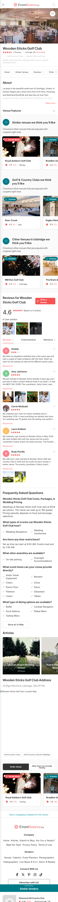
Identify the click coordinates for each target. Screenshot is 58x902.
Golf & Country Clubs (15, 56)
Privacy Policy (30, 844)
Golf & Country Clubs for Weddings (37, 755)
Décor (42, 862)
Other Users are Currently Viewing (42, 767)
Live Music (24, 862)
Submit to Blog (27, 840)
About (7, 72)
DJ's (35, 862)
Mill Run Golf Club (14, 279)
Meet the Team (13, 844)
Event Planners (30, 857)
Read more (8, 366)
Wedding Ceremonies (40, 532)
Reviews (38, 72)
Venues (7, 857)
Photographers (46, 857)
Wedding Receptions (16, 531)
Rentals (51, 862)
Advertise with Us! (29, 882)
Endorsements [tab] (28, 339)
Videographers (10, 862)
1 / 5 (52, 38)
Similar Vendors (29, 888)
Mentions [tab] (49, 339)
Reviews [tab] (8, 339)
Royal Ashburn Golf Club (18, 160)
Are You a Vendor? (45, 840)
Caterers (17, 857)
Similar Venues (21, 72)
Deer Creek (11, 220)
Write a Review (43, 301)
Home (6, 840)
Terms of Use (45, 844)
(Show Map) (40, 52)
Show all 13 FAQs (16, 624)
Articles (14, 840)
